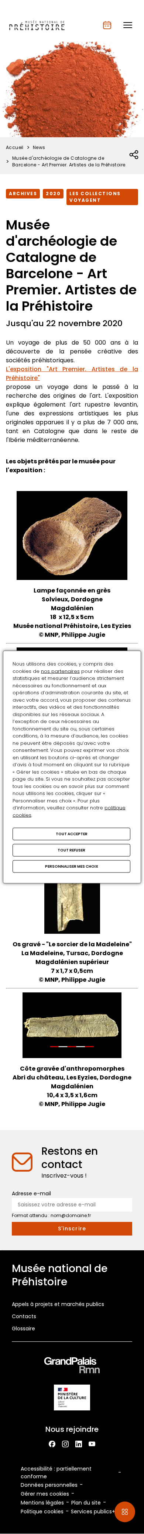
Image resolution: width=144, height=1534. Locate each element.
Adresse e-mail (31, 1193)
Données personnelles (49, 1485)
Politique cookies (42, 1511)
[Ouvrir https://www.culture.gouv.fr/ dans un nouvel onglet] (72, 1399)
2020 (53, 193)
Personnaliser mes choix (71, 866)
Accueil (15, 147)
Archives (23, 193)
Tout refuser (71, 850)
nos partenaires (60, 670)
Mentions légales (42, 1502)
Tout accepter (72, 834)
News (39, 147)
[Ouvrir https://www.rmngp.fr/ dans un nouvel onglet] (72, 1366)
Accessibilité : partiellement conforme (56, 1472)
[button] (127, 25)
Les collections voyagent (95, 196)
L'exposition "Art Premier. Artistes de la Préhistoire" (72, 373)
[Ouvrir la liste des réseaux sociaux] (134, 155)
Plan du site (86, 1502)
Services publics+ (93, 1511)
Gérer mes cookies (45, 1493)
